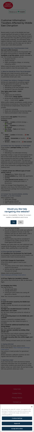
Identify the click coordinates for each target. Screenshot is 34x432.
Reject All (17, 423)
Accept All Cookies (17, 428)
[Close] (32, 407)
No (21, 222)
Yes (13, 222)
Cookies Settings (17, 418)
